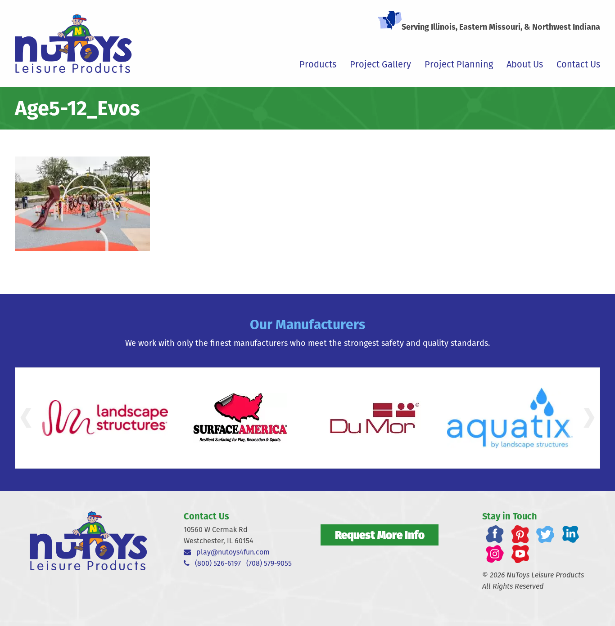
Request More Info (380, 534)
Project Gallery (380, 64)
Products (317, 64)
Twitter (545, 534)
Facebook (495, 534)
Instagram (495, 554)
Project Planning (459, 64)
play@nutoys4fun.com (230, 552)
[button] (26, 418)
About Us (524, 64)
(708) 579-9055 (269, 563)
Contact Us (578, 64)
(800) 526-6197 (215, 563)
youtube (520, 554)
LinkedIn (570, 534)
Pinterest (520, 534)
